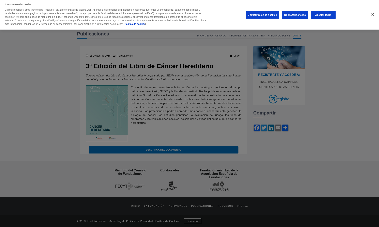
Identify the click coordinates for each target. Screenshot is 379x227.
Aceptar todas (323, 15)
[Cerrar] (372, 14)
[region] (189, 15)
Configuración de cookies (262, 15)
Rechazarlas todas (295, 15)
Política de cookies (135, 24)
